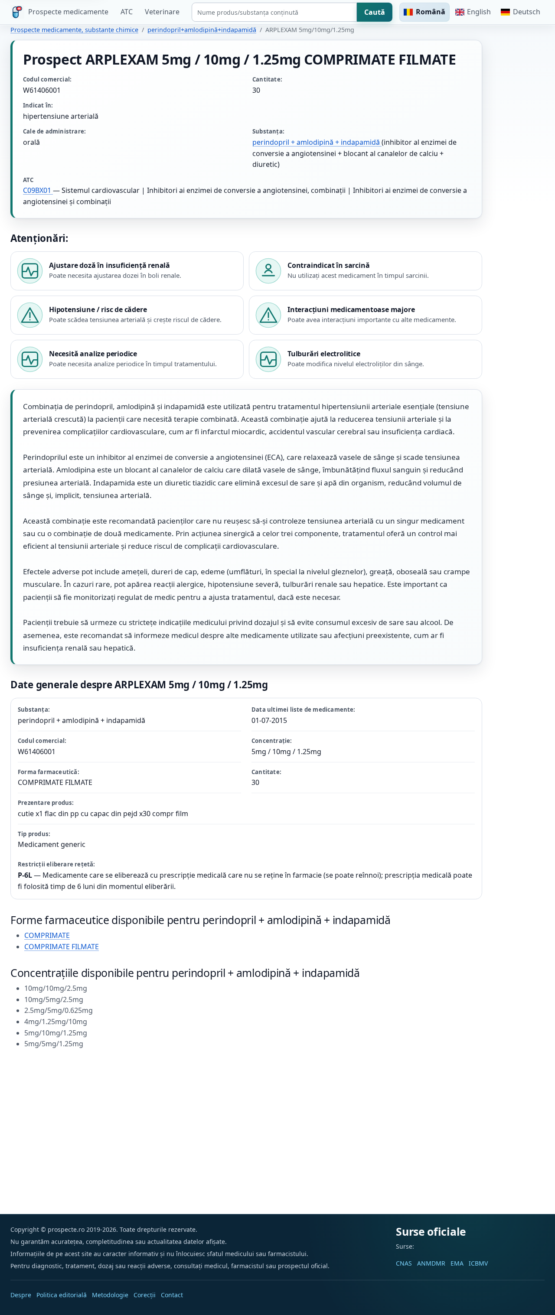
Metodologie (110, 1295)
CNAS (404, 1263)
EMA (457, 1263)
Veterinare (162, 11)
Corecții (145, 1295)
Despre (20, 1295)
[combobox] (274, 12)
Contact (172, 1295)
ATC (127, 11)
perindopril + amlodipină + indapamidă (317, 142)
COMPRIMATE (47, 935)
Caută (374, 12)
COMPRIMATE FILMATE (61, 946)
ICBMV (478, 1263)
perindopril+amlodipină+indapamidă (201, 30)
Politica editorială (61, 1295)
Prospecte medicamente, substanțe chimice (74, 30)
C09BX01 (38, 190)
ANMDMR (431, 1263)
